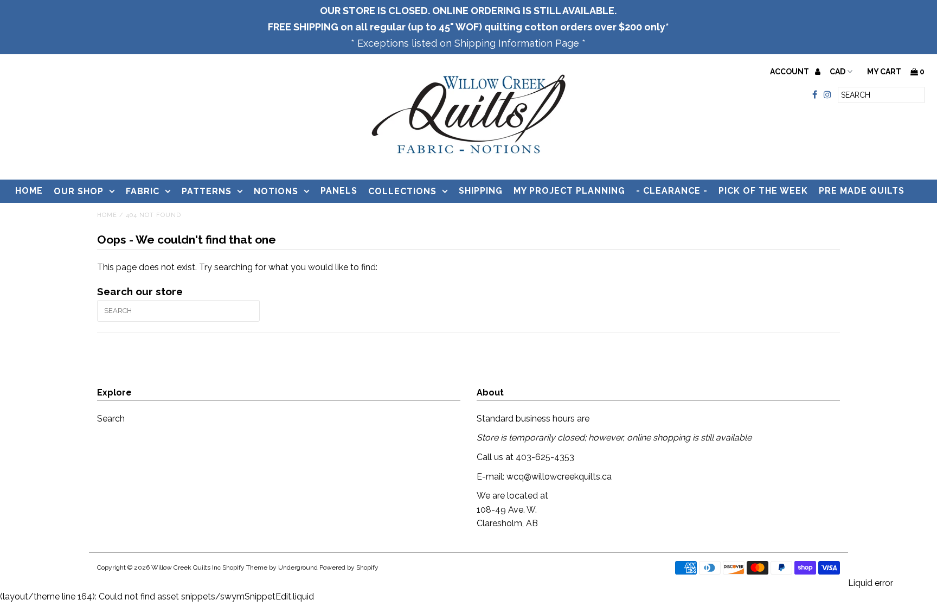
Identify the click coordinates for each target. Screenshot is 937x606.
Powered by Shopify (348, 567)
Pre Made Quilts (861, 191)
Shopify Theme (244, 567)
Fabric (142, 191)
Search (111, 418)
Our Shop (79, 191)
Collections (402, 191)
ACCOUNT (790, 71)
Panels (338, 191)
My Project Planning (569, 191)
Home (29, 191)
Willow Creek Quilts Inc (186, 567)
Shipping (481, 191)
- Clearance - (672, 191)
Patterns (207, 191)
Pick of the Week (763, 191)
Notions (276, 191)
